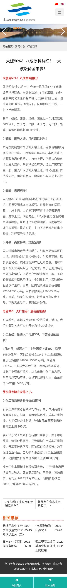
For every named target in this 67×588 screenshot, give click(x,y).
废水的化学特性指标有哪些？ (13, 543)
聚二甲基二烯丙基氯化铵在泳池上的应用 (45, 545)
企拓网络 (48, 568)
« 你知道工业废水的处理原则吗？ (19, 503)
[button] (4, 31)
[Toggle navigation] (59, 12)
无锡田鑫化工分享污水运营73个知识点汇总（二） (13, 530)
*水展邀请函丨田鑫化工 (44, 528)
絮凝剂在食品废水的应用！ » (49, 503)
